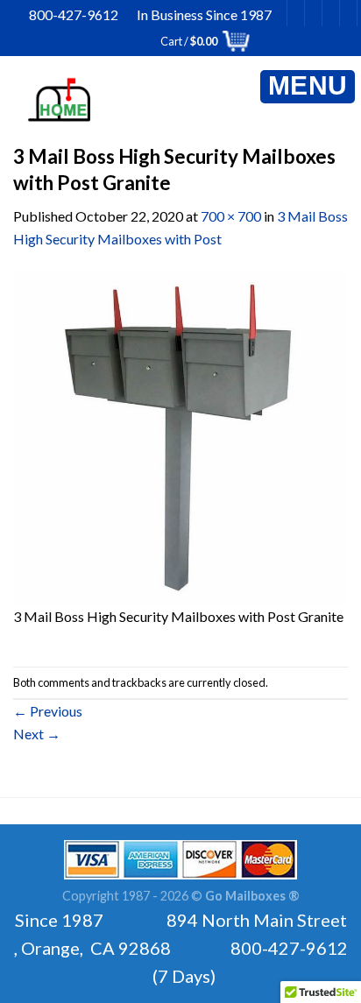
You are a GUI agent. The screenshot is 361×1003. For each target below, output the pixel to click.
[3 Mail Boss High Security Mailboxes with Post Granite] (180, 435)
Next (36, 733)
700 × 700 (231, 216)
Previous (47, 711)
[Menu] (307, 86)
